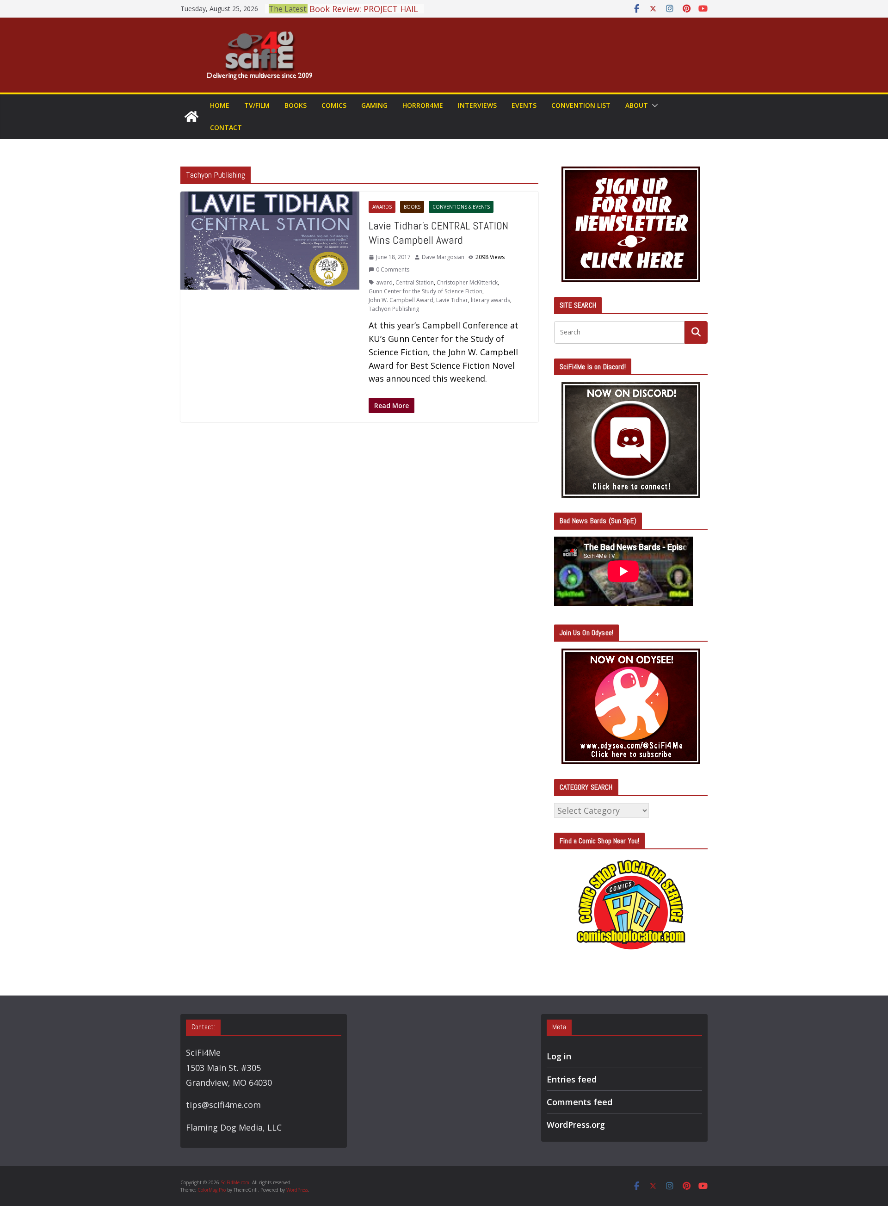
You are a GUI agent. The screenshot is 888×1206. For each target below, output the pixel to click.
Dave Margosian (443, 257)
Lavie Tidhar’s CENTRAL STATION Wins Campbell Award (438, 232)
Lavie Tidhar (452, 300)
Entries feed (572, 1079)
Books (295, 105)
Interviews (477, 105)
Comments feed (579, 1101)
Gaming (374, 105)
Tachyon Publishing (394, 309)
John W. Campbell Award (401, 300)
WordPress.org (576, 1124)
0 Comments (392, 269)
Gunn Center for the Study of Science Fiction (425, 291)
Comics (333, 105)
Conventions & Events (461, 207)
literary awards (490, 300)
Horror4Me (422, 105)
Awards (382, 207)
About (636, 105)
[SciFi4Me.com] (191, 116)
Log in (559, 1056)
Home (219, 105)
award (384, 282)
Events (524, 105)
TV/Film (257, 105)
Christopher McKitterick (467, 282)
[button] (653, 105)
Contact (226, 127)
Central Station (414, 282)
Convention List (580, 105)
